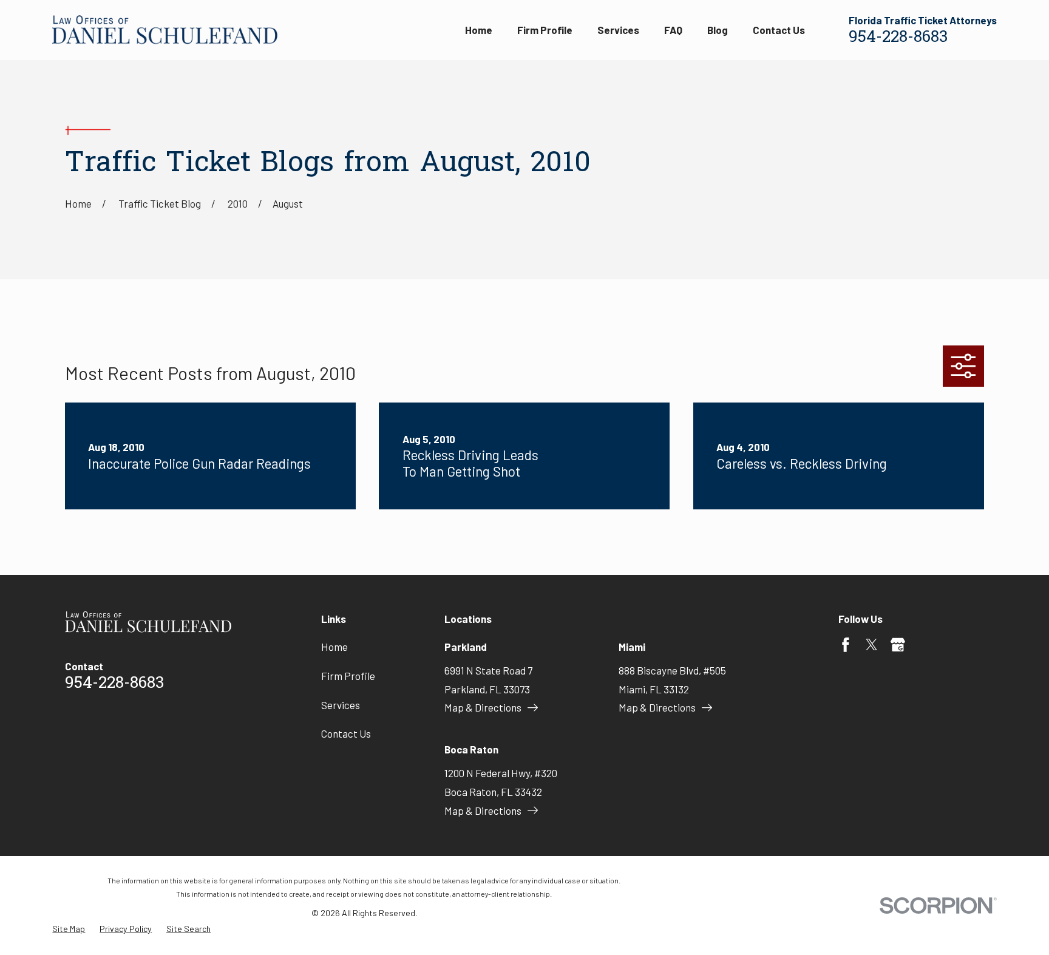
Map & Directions (482, 707)
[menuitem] (68, 929)
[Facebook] (845, 644)
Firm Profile (348, 676)
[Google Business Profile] (898, 644)
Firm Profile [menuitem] (544, 30)
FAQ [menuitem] (673, 30)
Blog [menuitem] (717, 30)
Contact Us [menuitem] (779, 30)
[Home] (164, 29)
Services (340, 705)
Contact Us (346, 733)
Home (334, 647)
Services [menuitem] (618, 30)
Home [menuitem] (478, 30)
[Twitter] (871, 644)
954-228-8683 (898, 38)
